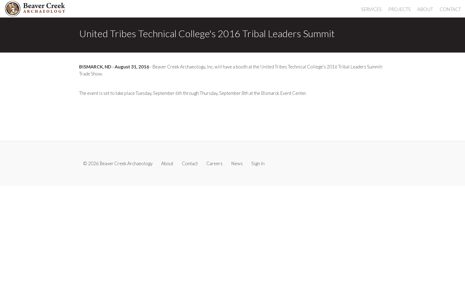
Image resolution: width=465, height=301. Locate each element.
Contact (450, 9)
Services (371, 9)
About (425, 9)
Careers (214, 163)
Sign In (258, 163)
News (237, 163)
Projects (399, 9)
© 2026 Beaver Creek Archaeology (118, 163)
